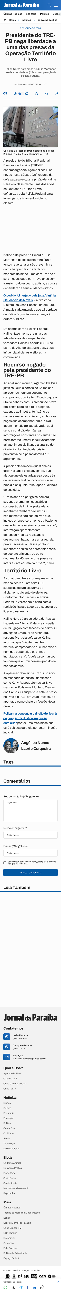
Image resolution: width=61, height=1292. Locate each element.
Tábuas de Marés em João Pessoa (21, 1213)
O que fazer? (10, 1078)
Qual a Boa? (10, 1128)
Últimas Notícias (12, 14)
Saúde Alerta (10, 1183)
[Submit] (49, 5)
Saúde (6, 1138)
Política (44, 14)
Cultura (7, 1108)
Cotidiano (8, 1133)
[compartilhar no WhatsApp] (5, 1287)
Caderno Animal (12, 1163)
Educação (8, 1118)
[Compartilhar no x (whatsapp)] (13, 1287)
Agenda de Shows (13, 1073)
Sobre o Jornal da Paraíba (17, 1223)
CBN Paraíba (10, 1233)
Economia (8, 1113)
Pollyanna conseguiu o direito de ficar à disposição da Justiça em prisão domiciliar (30, 718)
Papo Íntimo (9, 1193)
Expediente (9, 1238)
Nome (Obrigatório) (15, 828)
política (26, 20)
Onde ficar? (9, 1089)
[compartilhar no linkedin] (34, 1287)
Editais (7, 1218)
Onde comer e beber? (15, 1084)
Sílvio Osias (9, 1178)
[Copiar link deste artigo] (42, 1287)
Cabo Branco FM (12, 1228)
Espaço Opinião (11, 1258)
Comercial (8, 1243)
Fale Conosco (10, 1248)
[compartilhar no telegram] (21, 1287)
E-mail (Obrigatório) (15, 846)
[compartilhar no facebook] (27, 1287)
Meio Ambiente (11, 1149)
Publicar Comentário (30, 872)
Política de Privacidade (15, 1253)
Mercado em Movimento (16, 1188)
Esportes (31, 14)
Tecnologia (9, 1143)
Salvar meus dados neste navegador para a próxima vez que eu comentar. (32, 863)
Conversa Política (12, 1168)
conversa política (47, 20)
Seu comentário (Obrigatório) (21, 796)
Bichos (7, 1103)
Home (12, 20)
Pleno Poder (9, 1173)
